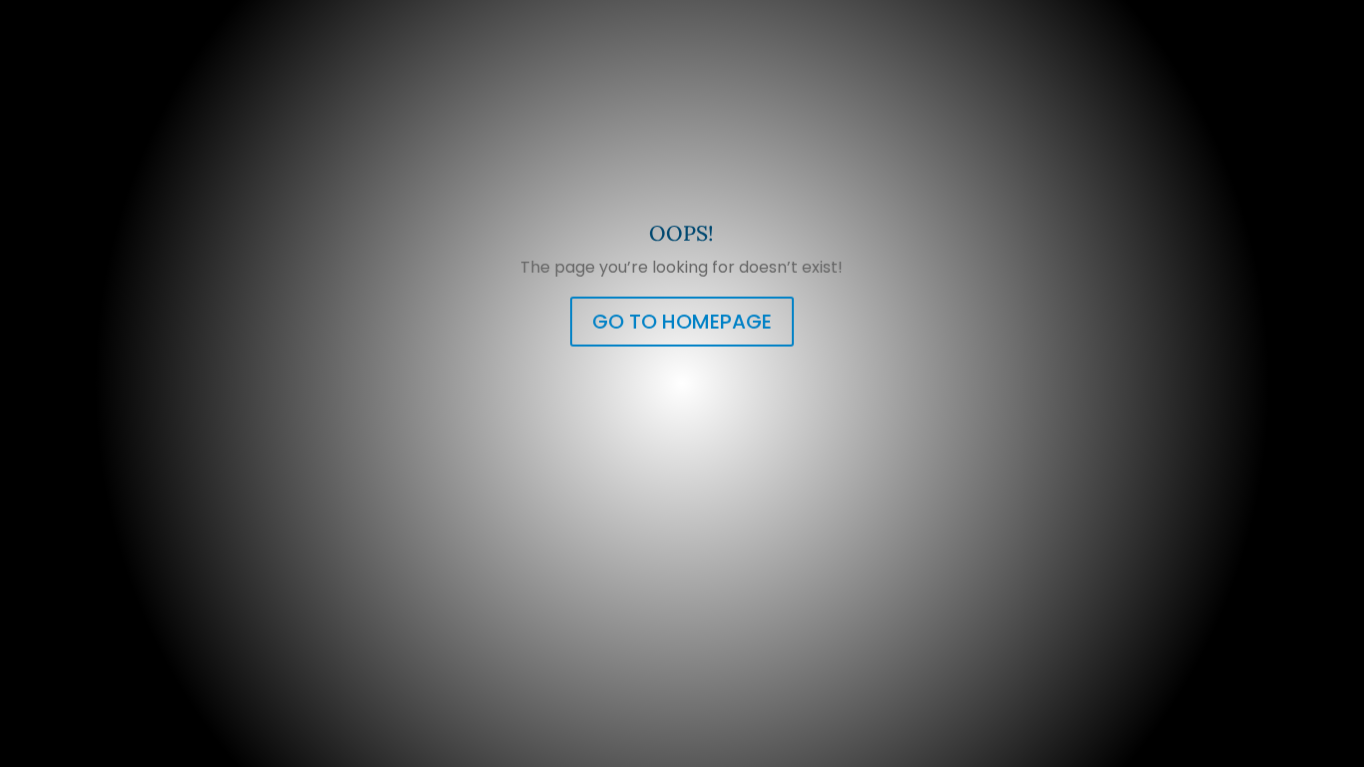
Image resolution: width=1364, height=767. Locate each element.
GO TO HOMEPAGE (682, 322)
